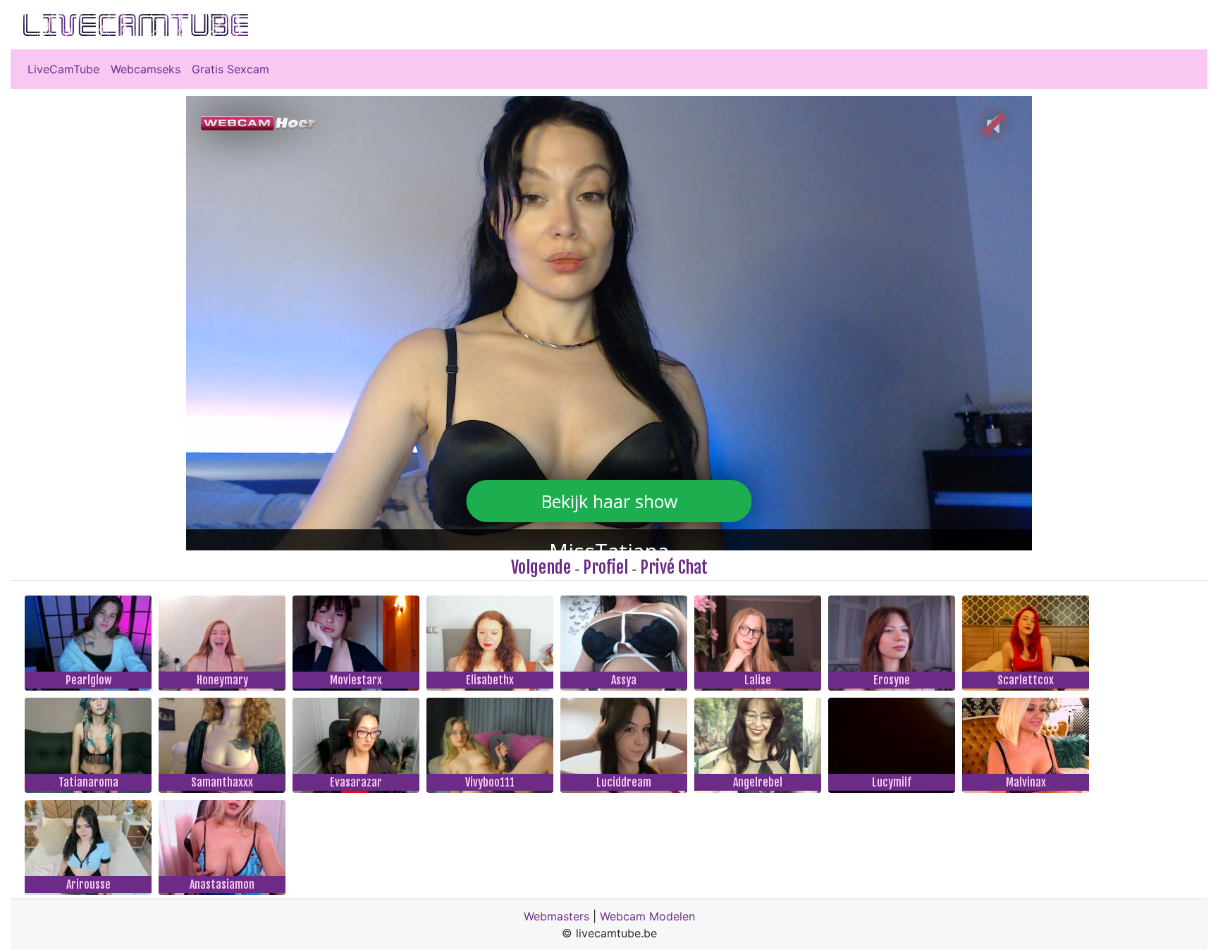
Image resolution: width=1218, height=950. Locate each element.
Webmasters (556, 916)
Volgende (541, 567)
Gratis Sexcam (230, 69)
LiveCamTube (63, 69)
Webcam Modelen (647, 916)
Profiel (605, 567)
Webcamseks (145, 69)
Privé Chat (674, 567)
